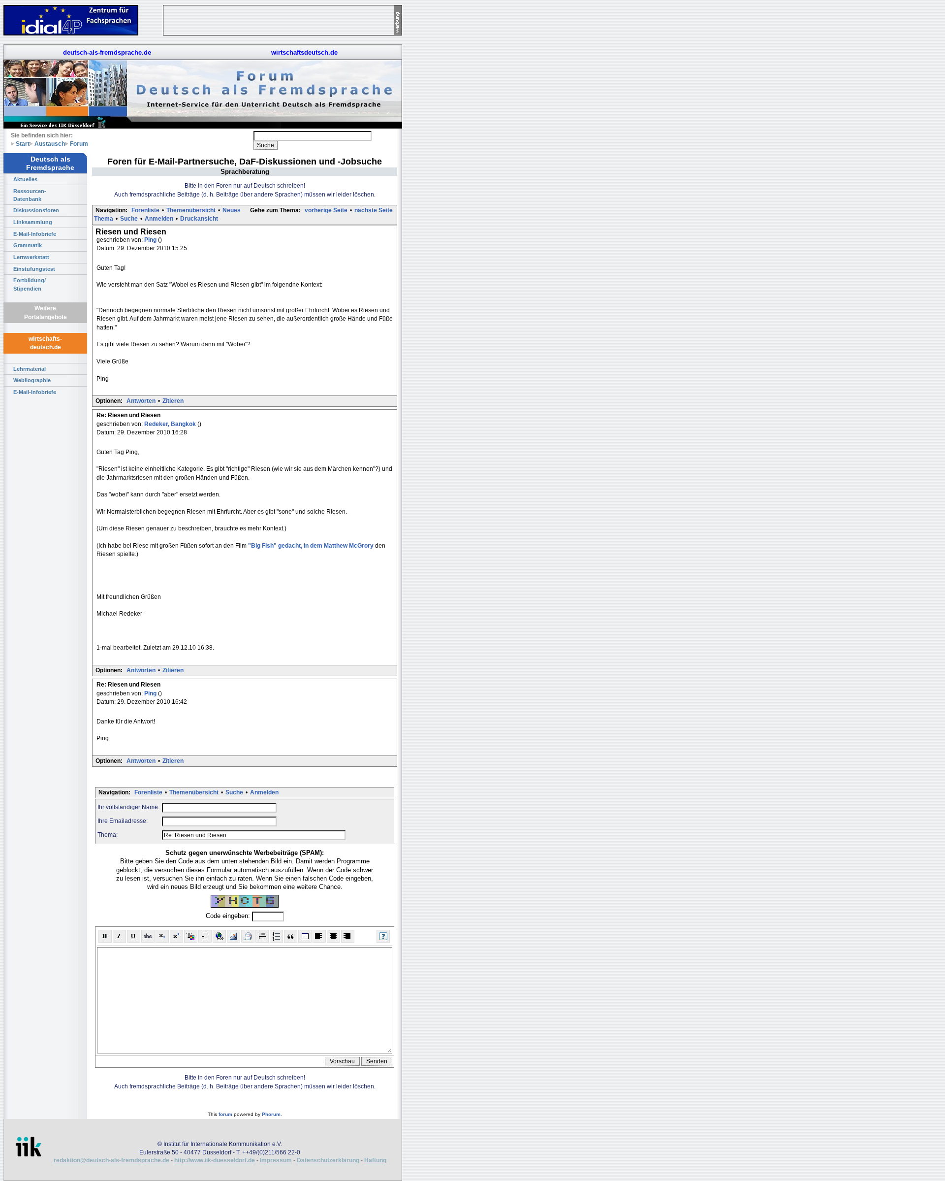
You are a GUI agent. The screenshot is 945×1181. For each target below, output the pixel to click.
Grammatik (27, 245)
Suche (129, 218)
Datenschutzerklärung (328, 1160)
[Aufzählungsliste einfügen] (276, 936)
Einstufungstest (34, 269)
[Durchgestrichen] (148, 936)
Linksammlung (32, 222)
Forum (79, 143)
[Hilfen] (383, 936)
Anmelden (159, 218)
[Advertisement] (448, 147)
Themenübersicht (191, 210)
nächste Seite (373, 210)
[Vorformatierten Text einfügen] (305, 936)
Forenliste (145, 210)
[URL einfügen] (219, 936)
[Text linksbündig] (319, 936)
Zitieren (173, 400)
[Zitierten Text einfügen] (290, 936)
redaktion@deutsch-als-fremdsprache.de (111, 1160)
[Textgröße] (205, 936)
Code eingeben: (229, 916)
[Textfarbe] (190, 936)
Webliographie (32, 380)
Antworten (141, 400)
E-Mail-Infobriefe (34, 234)
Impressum (276, 1160)
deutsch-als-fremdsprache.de (107, 52)
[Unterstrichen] (133, 936)
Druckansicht (199, 218)
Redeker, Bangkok (170, 424)
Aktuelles (25, 179)
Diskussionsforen (36, 210)
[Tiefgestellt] (162, 936)
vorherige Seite (326, 210)
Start (23, 143)
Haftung (375, 1160)
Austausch (49, 143)
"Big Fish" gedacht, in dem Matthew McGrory (311, 545)
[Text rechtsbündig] (347, 936)
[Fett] (105, 936)
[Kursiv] (119, 936)
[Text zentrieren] (333, 936)
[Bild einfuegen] (233, 936)
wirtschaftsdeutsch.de (304, 52)
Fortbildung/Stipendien (29, 284)
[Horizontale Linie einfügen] (262, 936)
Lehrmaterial (29, 369)
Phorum (271, 1114)
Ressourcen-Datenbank (29, 195)
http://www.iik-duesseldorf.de (214, 1160)
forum (225, 1114)
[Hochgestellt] (176, 936)
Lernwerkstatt (31, 257)
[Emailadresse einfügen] (247, 936)
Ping (151, 239)
